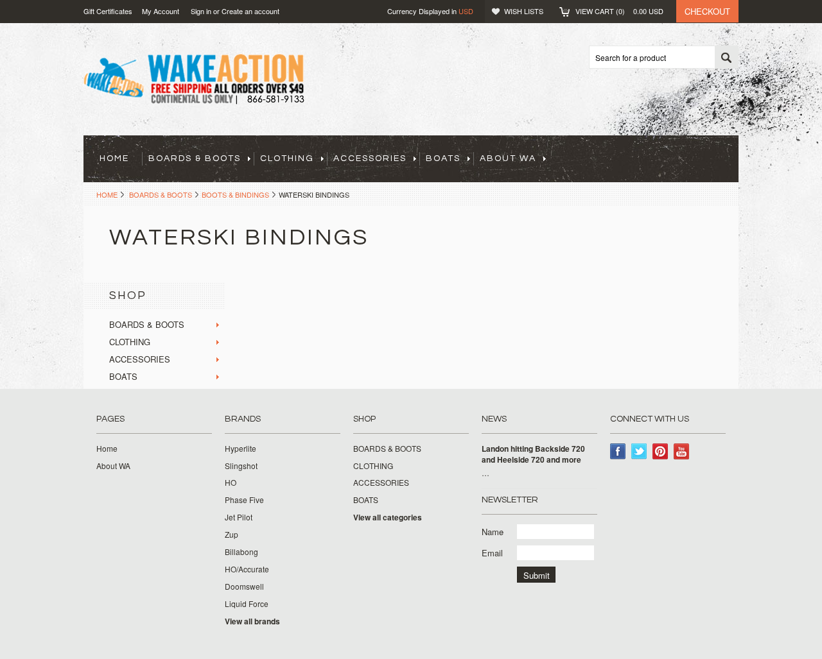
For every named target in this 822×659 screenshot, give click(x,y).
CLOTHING (287, 158)
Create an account (250, 11)
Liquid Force (246, 604)
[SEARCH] (726, 57)
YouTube (682, 451)
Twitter (639, 451)
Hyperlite (240, 448)
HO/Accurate (247, 569)
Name (492, 532)
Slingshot (241, 466)
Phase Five (244, 500)
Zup (231, 534)
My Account (160, 11)
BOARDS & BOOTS (194, 158)
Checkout (707, 11)
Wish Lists (523, 11)
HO (230, 482)
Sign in (201, 11)
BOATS (443, 158)
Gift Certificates (107, 11)
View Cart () (619, 11)
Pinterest (660, 451)
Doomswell (244, 586)
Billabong (241, 552)
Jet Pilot (238, 517)
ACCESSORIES (370, 158)
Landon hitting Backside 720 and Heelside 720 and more (533, 454)
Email (492, 553)
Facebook (618, 451)
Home (107, 194)
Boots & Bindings (235, 194)
